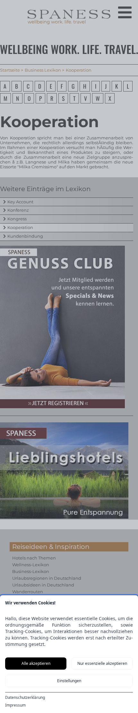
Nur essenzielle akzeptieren (102, 663)
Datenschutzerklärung (25, 697)
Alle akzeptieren (36, 663)
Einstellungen (69, 680)
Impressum (15, 705)
